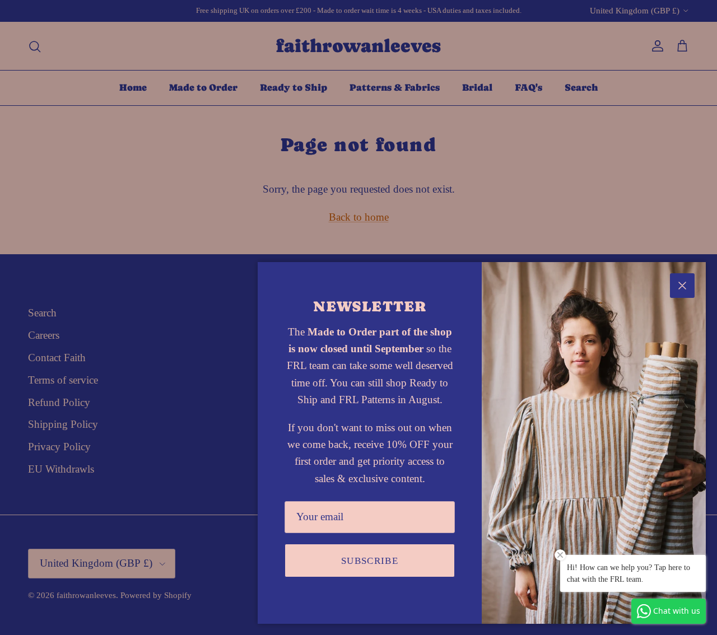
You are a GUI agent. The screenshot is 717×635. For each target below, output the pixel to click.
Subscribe (369, 560)
